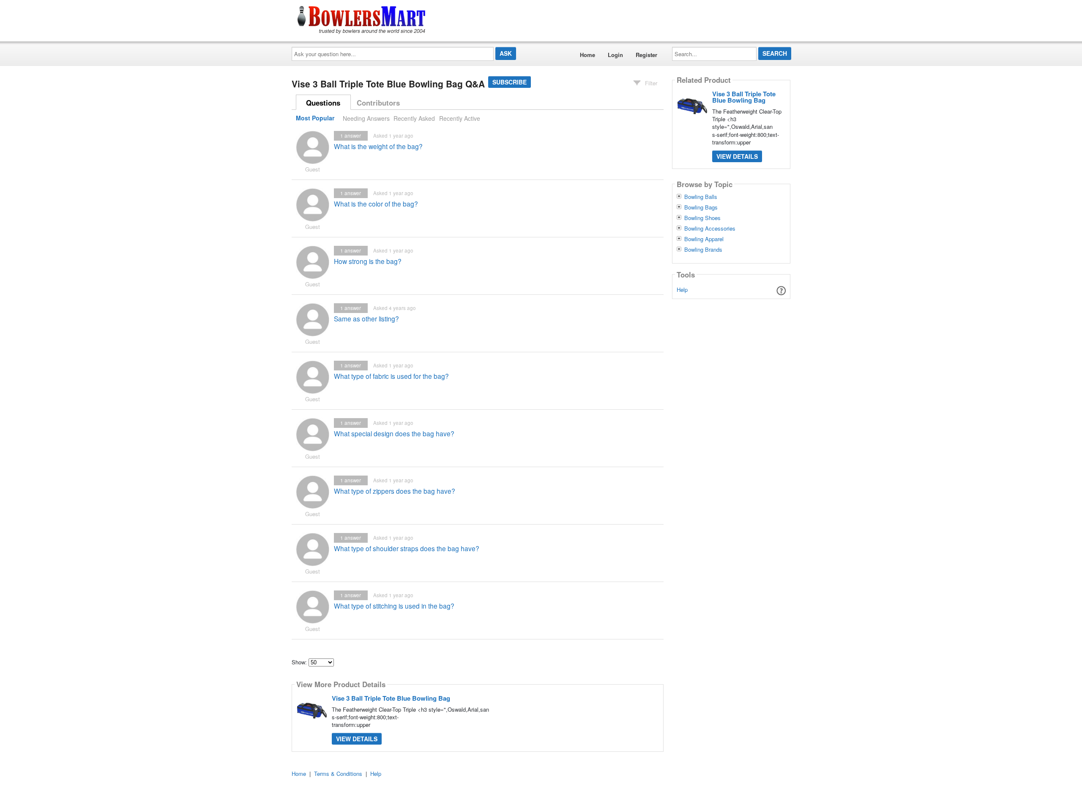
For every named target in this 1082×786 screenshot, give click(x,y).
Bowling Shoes (702, 218)
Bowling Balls (700, 197)
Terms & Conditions (338, 774)
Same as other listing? (366, 318)
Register (646, 55)
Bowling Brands (703, 250)
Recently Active (459, 118)
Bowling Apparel (704, 239)
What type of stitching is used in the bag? (394, 605)
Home (587, 55)
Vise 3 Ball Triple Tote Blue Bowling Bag (391, 698)
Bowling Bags (701, 207)
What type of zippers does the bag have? (394, 490)
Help (682, 290)
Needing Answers (366, 118)
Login (615, 55)
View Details (356, 738)
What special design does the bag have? (394, 433)
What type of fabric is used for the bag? (391, 376)
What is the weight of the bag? (378, 146)
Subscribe (509, 82)
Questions (323, 103)
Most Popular (315, 118)
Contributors (378, 103)
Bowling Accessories (709, 228)
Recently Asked (414, 118)
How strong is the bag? (368, 261)
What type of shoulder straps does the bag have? (406, 548)
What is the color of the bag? (376, 203)
